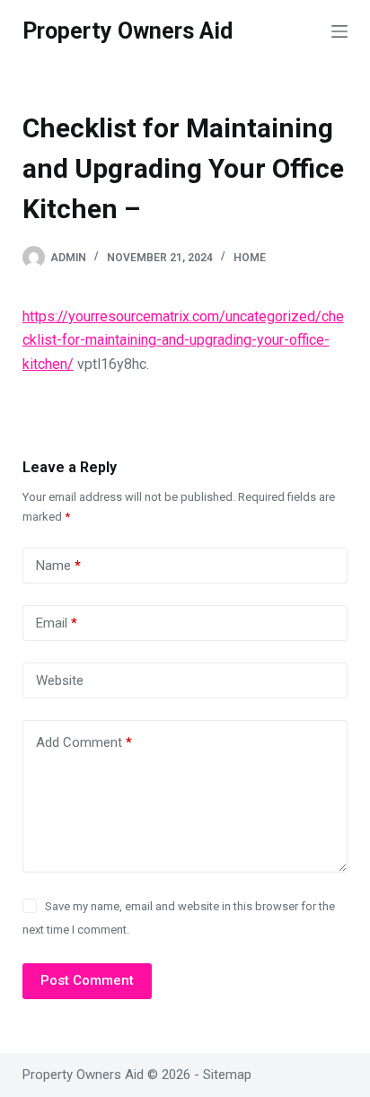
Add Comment (84, 742)
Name (58, 565)
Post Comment (87, 980)
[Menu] (339, 31)
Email (56, 623)
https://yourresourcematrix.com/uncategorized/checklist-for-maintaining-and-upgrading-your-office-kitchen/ (183, 340)
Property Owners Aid (127, 31)
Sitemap (227, 1074)
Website (60, 680)
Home (249, 257)
